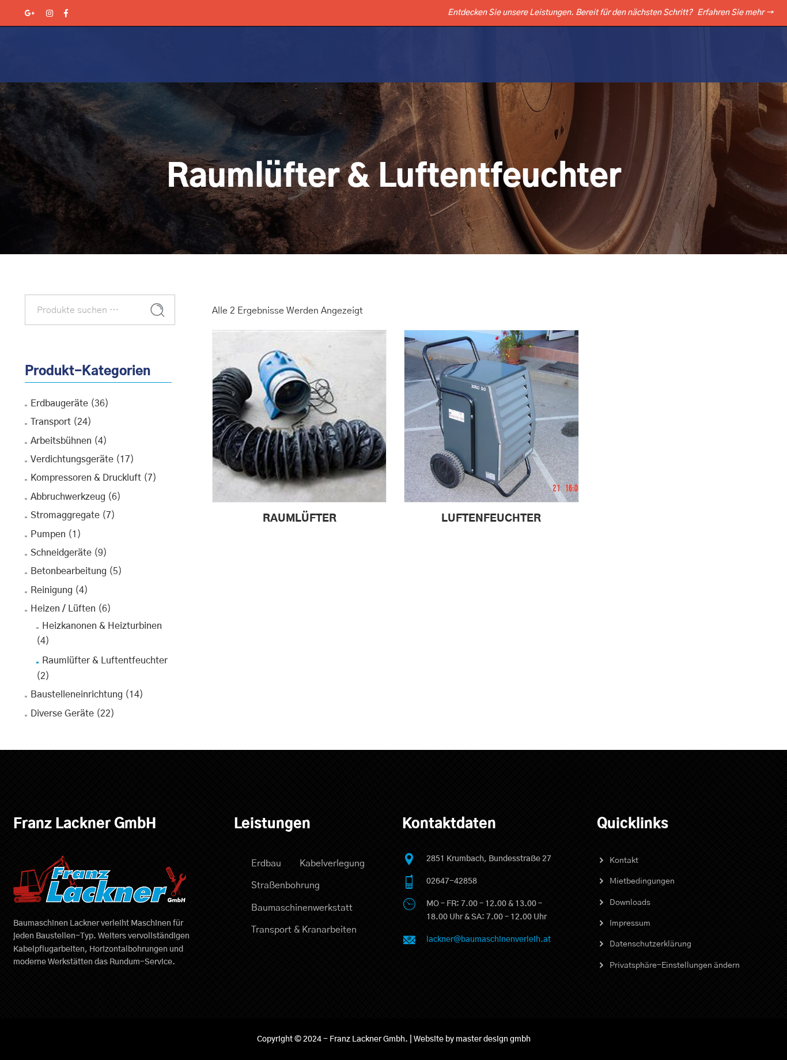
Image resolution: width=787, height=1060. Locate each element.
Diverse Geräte (62, 713)
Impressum (630, 923)
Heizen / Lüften (63, 608)
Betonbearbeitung (69, 571)
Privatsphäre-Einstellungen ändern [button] (675, 965)
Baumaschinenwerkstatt (302, 907)
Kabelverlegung (332, 863)
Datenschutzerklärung (650, 944)
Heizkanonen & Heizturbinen (102, 626)
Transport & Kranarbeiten (304, 929)
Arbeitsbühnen (61, 441)
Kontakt (624, 861)
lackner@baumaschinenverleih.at (488, 939)
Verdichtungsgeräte (72, 459)
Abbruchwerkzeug (68, 496)
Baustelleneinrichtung (77, 694)
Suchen (157, 310)
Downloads (630, 903)
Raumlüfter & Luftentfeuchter (105, 660)
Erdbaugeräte (59, 403)
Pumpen (48, 534)
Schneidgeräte (61, 552)
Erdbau (266, 863)
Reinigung (52, 590)
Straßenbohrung (285, 885)
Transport (51, 422)
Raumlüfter (299, 519)
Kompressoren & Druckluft (86, 477)
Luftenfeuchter (491, 519)
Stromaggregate (65, 515)
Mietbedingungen (642, 881)
